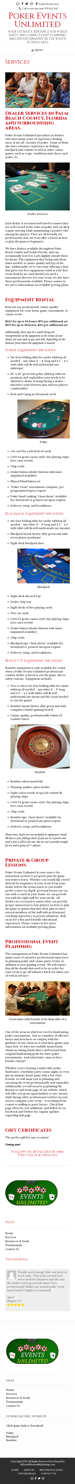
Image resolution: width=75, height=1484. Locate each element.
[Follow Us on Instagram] (31, 3)
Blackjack (12, 1436)
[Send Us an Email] (17, 3)
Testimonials (13, 1245)
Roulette (11, 1440)
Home (9, 1233)
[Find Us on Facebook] (22, 3)
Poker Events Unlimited (37, 20)
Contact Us (12, 1249)
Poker (10, 1433)
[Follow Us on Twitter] (26, 3)
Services (10, 1237)
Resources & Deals (17, 1241)
